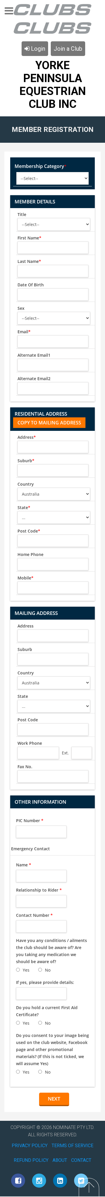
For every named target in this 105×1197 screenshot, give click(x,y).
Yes (26, 970)
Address (27, 437)
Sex (21, 308)
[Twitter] (81, 1181)
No (47, 970)
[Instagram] (39, 1181)
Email (24, 331)
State (24, 507)
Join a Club (68, 48)
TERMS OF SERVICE (72, 1145)
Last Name (29, 261)
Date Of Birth (31, 285)
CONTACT (81, 1160)
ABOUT (59, 1160)
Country (26, 484)
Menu (9, 12)
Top (89, 1187)
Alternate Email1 (34, 355)
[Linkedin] (60, 1181)
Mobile (26, 578)
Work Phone (30, 743)
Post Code (29, 531)
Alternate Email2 (34, 378)
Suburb (26, 460)
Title (22, 214)
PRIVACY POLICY (30, 1145)
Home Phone (30, 554)
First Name (29, 238)
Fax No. (25, 766)
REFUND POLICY (31, 1160)
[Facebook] (18, 1181)
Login (37, 48)
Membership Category (40, 166)
